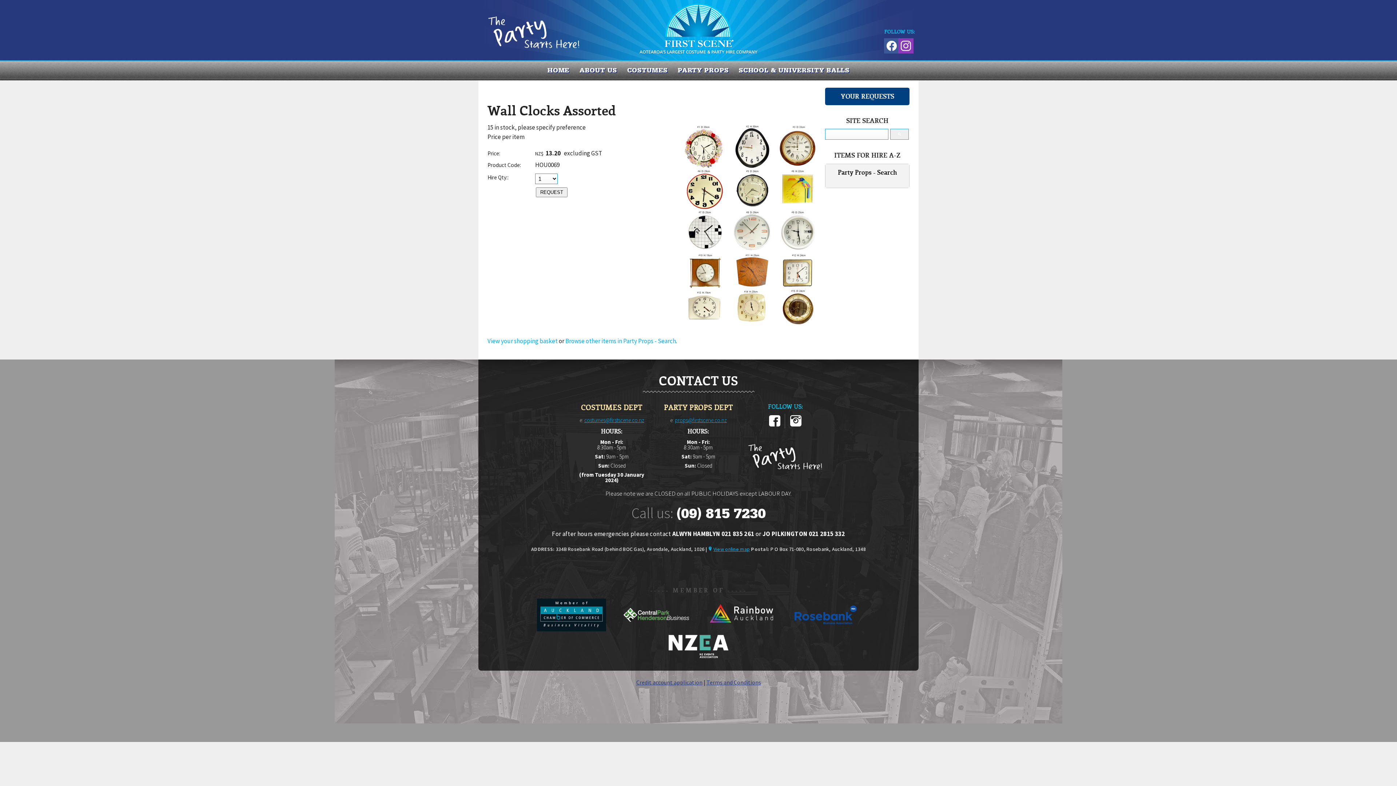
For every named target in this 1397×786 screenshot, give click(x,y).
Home (559, 70)
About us (598, 70)
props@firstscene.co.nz (701, 420)
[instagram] (795, 425)
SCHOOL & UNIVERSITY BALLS (794, 70)
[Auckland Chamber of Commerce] (572, 629)
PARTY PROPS (703, 70)
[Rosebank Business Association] (826, 629)
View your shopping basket (522, 341)
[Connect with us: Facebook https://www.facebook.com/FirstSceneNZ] (890, 44)
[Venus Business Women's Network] (698, 657)
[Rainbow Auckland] (741, 629)
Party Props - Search (867, 172)
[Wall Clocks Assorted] (752, 325)
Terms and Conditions (734, 682)
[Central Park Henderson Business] (656, 629)
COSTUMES (647, 70)
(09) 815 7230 (721, 513)
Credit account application (669, 682)
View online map (731, 549)
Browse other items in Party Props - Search (620, 341)
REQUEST (551, 192)
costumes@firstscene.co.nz (614, 420)
